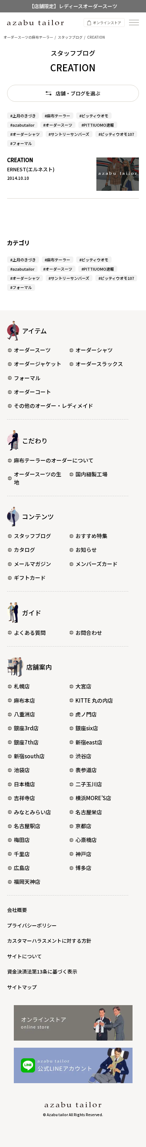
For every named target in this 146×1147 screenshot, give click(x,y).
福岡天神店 (27, 881)
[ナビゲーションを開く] (134, 22)
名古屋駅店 (27, 826)
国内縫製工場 (91, 474)
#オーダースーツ (57, 125)
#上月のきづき (23, 115)
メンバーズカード (96, 563)
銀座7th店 (26, 742)
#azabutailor (22, 125)
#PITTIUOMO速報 (98, 125)
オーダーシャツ (94, 350)
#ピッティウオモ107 (116, 134)
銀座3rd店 (26, 728)
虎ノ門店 (86, 714)
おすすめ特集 (91, 535)
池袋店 (22, 770)
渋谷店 (83, 756)
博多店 (83, 867)
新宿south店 (29, 756)
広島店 (22, 867)
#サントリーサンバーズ (69, 134)
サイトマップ (22, 987)
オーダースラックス (99, 363)
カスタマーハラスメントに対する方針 (49, 940)
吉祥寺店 (24, 798)
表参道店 (86, 770)
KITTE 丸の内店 (94, 700)
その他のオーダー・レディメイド (53, 405)
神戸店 (83, 854)
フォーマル (27, 378)
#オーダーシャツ (25, 134)
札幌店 (22, 686)
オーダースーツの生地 (37, 478)
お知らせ (86, 549)
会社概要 (17, 909)
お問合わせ (88, 632)
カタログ (24, 549)
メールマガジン (32, 563)
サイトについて (24, 956)
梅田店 (22, 839)
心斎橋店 (86, 839)
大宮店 (83, 686)
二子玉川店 (88, 784)
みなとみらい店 (32, 812)
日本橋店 (24, 784)
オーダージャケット (37, 363)
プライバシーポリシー (32, 925)
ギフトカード (30, 577)
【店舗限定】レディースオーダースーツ (73, 6)
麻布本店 (24, 700)
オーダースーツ (32, 350)
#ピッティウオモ (93, 115)
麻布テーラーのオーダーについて (54, 460)
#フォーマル (21, 143)
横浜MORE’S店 (93, 798)
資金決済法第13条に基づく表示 (42, 971)
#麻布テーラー (57, 115)
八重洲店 (24, 714)
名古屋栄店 (88, 812)
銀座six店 (86, 728)
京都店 (83, 826)
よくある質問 (30, 632)
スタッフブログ (32, 535)
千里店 (22, 854)
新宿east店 (88, 742)
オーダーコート (32, 391)
